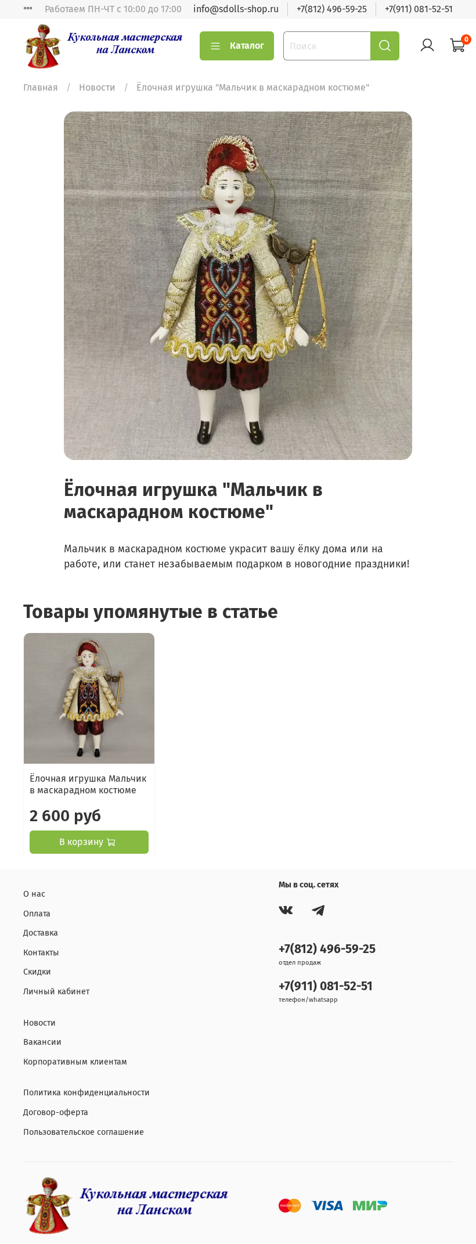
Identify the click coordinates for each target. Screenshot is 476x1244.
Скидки (37, 972)
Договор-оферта (55, 1112)
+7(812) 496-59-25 (332, 9)
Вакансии (42, 1042)
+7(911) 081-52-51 (419, 9)
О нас (34, 894)
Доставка (40, 933)
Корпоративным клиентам (75, 1062)
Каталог (247, 45)
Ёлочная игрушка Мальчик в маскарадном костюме (88, 783)
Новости (97, 87)
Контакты (41, 953)
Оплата (37, 914)
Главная (40, 87)
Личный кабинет (56, 992)
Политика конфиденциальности (86, 1093)
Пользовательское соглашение (83, 1132)
